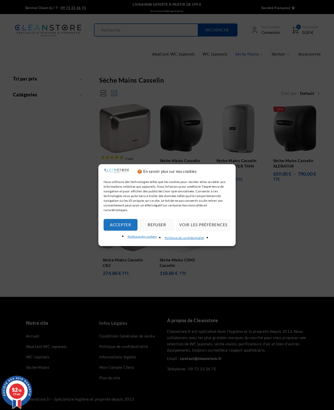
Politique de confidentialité (184, 238)
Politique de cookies (142, 236)
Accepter (120, 224)
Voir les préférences (203, 224)
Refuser (157, 224)
